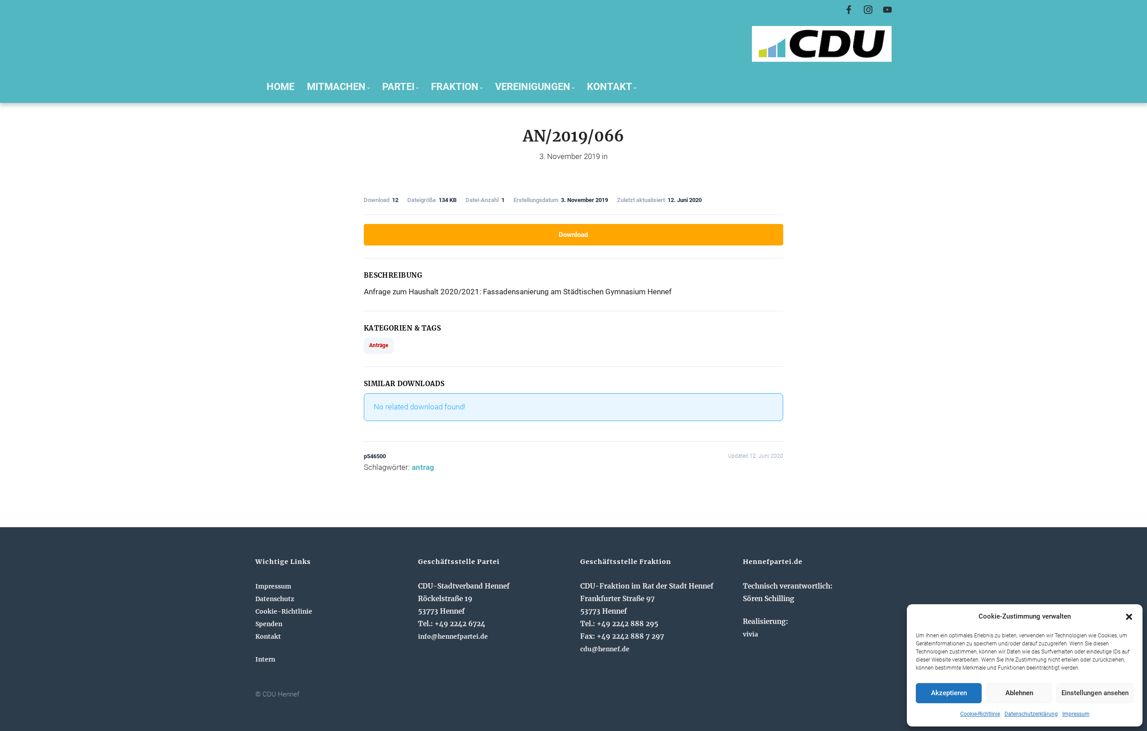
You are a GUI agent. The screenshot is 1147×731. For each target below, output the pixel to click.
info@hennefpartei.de (453, 636)
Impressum (1076, 714)
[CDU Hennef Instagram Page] (868, 10)
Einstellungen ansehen (1095, 693)
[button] (1129, 616)
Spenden (268, 624)
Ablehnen (1019, 693)
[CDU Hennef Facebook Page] (849, 10)
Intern (265, 659)
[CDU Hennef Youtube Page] (887, 10)
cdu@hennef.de (605, 649)
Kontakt (268, 636)
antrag (423, 467)
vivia (750, 634)
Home (280, 86)
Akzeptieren (949, 693)
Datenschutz (274, 599)
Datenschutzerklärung (1031, 714)
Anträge (378, 345)
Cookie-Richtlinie (980, 714)
